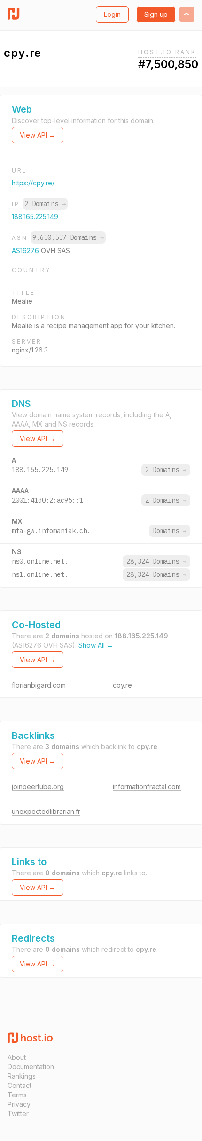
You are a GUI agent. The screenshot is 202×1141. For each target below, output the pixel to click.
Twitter (18, 1114)
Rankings (22, 1076)
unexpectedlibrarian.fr (46, 811)
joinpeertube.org (38, 786)
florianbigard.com (39, 685)
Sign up (156, 14)
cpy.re (122, 685)
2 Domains (45, 203)
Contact (19, 1085)
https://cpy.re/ (33, 183)
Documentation (31, 1067)
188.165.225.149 (35, 217)
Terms (17, 1095)
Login (112, 14)
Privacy (19, 1104)
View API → (37, 135)
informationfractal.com (147, 786)
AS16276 (26, 250)
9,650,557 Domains (68, 237)
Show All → (95, 645)
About (17, 1057)
